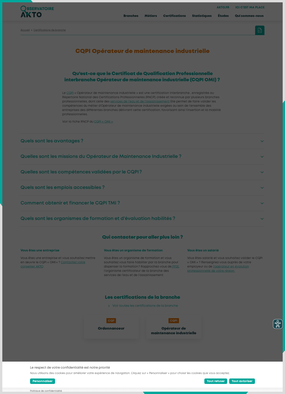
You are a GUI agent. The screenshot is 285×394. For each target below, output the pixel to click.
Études (223, 16)
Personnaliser (43, 381)
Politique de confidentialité (46, 391)
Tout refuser (216, 381)
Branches (131, 16)
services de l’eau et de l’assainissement (140, 101)
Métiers (151, 16)
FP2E (175, 266)
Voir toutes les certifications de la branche (145, 305)
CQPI (70, 93)
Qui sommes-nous (249, 16)
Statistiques (202, 16)
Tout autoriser (242, 381)
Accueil (25, 30)
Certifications (174, 16)
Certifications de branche (50, 30)
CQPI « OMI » (103, 121)
